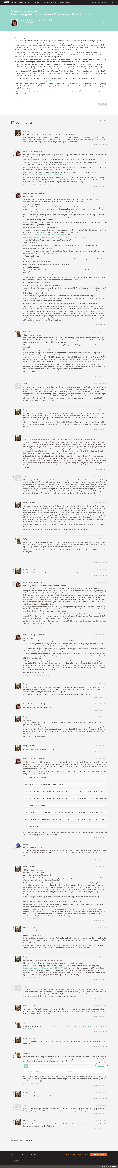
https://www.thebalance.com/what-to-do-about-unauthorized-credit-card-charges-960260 (54, 237)
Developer (54, 2)
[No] (12, 43)
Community (17, 11)
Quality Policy (40, 1161)
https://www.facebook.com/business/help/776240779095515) (77, 361)
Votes (105, 121)
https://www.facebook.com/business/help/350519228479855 (44, 968)
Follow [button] (103, 22)
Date (100, 121)
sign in (17, 1141)
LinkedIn (105, 104)
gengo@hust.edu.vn (68, 656)
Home (67, 1154)
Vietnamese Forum (30, 11)
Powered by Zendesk (110, 1166)
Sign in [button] (112, 2)
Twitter (102, 104)
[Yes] (12, 38)
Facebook (99, 104)
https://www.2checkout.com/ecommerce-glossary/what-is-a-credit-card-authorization (42, 81)
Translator (46, 2)
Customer (37, 2)
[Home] (6, 2)
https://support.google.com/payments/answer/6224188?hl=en (45, 235)
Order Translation (98, 1154)
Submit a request (65, 2)
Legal (35, 1161)
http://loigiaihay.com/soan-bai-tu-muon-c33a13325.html (45, 174)
